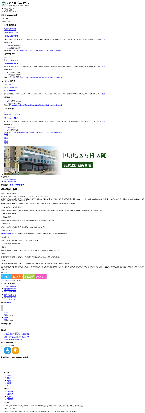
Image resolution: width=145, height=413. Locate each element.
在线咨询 (6, 143)
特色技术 (6, 140)
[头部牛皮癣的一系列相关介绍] (12, 115)
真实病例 (6, 142)
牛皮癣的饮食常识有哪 (11, 36)
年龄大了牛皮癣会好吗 (56, 50)
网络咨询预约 (4, 196)
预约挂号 (9, 385)
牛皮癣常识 (10, 391)
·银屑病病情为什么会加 (10, 290)
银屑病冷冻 (8, 280)
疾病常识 (9, 382)
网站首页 (6, 134)
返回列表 (19, 280)
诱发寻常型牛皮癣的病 (11, 63)
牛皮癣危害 (13, 30)
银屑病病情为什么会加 (43, 50)
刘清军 (5, 314)
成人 (7, 84)
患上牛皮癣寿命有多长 (11, 91)
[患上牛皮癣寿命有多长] (10, 87)
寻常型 (5, 57)
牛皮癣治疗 (7, 28)
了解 (8, 45)
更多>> (8, 302)
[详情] (103, 39)
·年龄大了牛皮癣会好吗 (10, 291)
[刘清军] (6, 312)
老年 (10, 84)
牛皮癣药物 (10, 399)
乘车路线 (9, 383)
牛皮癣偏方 (19, 185)
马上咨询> (11, 283)
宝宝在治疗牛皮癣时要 (18, 50)
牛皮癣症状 (13, 28)
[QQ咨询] (15, 354)
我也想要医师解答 (8, 315)
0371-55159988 (44, 196)
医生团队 (6, 138)
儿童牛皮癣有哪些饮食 (31, 50)
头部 (5, 112)
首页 (11, 185)
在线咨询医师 (29, 196)
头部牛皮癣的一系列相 (11, 118)
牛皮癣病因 (7, 30)
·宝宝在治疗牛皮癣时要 (10, 179)
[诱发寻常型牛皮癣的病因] (11, 60)
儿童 (5, 84)
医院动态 (6, 137)
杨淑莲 (5, 319)
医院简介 (6, 135)
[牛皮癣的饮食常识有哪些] (11, 32)
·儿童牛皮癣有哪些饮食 (10, 181)
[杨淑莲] (6, 317)
